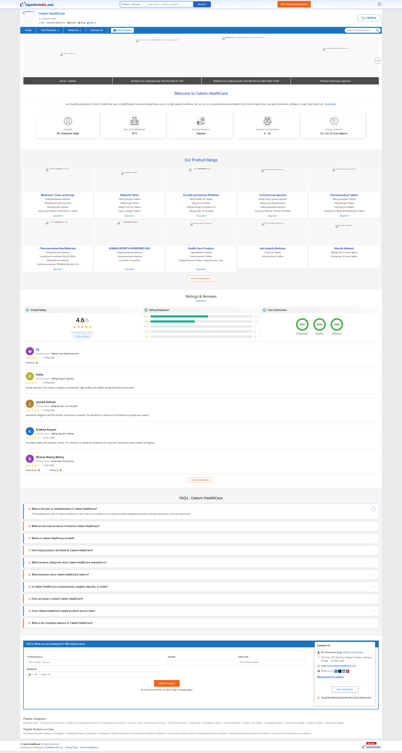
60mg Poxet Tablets (201, 203)
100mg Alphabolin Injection (272, 207)
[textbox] (272, 662)
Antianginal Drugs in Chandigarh (81, 733)
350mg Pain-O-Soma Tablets (344, 256)
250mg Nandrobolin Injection (57, 203)
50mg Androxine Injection (58, 252)
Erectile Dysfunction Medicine (201, 195)
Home (28, 30)
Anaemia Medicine (232, 722)
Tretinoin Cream (135, 722)
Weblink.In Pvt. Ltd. (54, 747)
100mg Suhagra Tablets (129, 199)
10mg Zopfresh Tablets (273, 256)
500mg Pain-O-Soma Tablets (344, 252)
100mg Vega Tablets (129, 203)
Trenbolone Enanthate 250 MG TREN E (58, 256)
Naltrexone (195, 722)
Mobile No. (32, 669)
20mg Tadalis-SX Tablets (201, 199)
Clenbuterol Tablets (334, 722)
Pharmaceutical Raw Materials (58, 248)
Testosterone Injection (272, 195)
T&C (174, 690)
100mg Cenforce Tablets (129, 207)
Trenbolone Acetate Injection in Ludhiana (291, 733)
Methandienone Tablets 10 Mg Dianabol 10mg (201, 260)
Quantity (171, 657)
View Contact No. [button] (345, 689)
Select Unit (243, 657)
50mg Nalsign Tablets (344, 203)
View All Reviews (200, 479)
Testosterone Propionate (53, 722)
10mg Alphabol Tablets (201, 252)
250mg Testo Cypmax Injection (272, 199)
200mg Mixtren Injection (58, 260)
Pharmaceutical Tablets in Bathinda (148, 733)
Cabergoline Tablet (274, 722)
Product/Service (35, 657)
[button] (369, 18)
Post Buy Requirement (294, 4)
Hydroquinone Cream (155, 722)
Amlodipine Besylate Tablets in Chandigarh (43, 733)
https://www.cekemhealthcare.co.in (338, 666)
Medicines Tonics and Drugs (58, 195)
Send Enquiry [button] (124, 30)
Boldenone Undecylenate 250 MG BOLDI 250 (157, 81)
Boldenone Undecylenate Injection (84, 722)
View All (57, 216)
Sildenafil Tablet (129, 195)
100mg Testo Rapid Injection (272, 203)
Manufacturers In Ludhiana (330, 677)
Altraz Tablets (68, 81)
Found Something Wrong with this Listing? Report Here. (346, 697)
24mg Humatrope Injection (129, 252)
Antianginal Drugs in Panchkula (213, 733)
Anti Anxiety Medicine (272, 248)
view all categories (200, 278)
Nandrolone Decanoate (114, 722)
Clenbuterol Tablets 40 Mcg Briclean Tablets (344, 210)
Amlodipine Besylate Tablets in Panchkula (250, 733)
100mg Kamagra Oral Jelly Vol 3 (201, 207)
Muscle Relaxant (344, 248)
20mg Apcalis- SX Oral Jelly (201, 210)
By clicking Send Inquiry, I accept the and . (167, 690)
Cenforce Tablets (315, 722)
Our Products (49, 30)
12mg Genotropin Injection (129, 256)
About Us (73, 30)
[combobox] (32, 674)
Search (202, 4)
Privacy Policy (186, 690)
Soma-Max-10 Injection (129, 260)
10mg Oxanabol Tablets (201, 256)
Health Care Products (201, 248)
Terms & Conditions (89, 747)
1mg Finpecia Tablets (344, 207)
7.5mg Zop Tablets (272, 252)
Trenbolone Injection (178, 722)
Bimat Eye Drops (31, 722)
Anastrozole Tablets (253, 722)
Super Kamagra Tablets (129, 210)
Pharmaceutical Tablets (344, 195)
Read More (330, 104)
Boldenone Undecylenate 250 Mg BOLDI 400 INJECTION (246, 81)
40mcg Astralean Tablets (344, 199)
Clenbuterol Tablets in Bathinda (114, 733)
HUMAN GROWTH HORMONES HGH (129, 248)
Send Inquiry (167, 683)
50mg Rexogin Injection (58, 207)
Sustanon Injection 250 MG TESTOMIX (272, 210)
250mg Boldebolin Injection (58, 199)
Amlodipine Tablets (212, 722)
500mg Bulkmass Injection (335, 81)
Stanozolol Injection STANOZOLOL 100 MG (58, 210)
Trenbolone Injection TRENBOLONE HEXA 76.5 (58, 264)
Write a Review (82, 336)
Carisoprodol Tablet (294, 722)
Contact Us (97, 30)
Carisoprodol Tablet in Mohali (182, 733)
